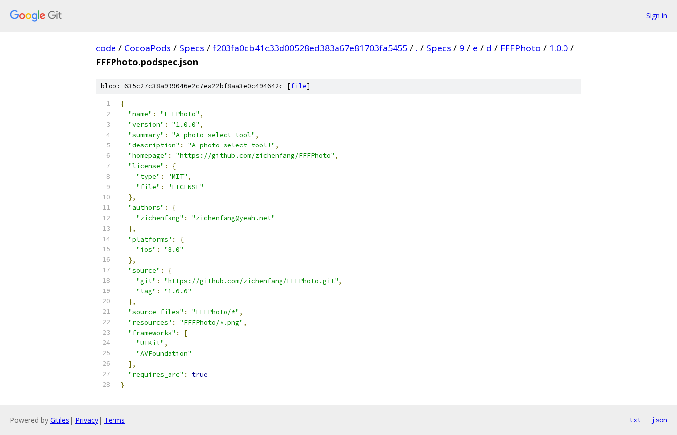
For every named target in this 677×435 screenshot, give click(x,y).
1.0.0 (558, 48)
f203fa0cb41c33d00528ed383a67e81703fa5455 (310, 48)
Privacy (86, 420)
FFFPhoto (520, 48)
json (659, 419)
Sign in (656, 15)
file (299, 86)
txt (635, 419)
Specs (191, 48)
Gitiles (59, 420)
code (106, 48)
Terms (114, 420)
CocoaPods (147, 48)
